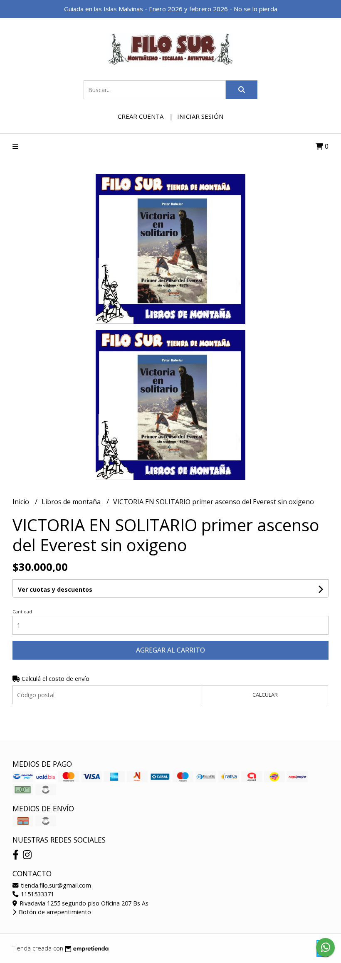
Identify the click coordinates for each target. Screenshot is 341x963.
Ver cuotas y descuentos (55, 589)
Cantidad (22, 611)
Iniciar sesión (200, 116)
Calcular (265, 694)
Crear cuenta (140, 116)
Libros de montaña (72, 501)
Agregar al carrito (170, 650)
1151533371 (36, 894)
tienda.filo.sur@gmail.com (55, 885)
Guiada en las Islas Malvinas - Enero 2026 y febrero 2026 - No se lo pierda (170, 9)
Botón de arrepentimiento (54, 912)
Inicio (21, 501)
